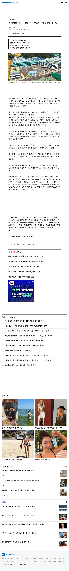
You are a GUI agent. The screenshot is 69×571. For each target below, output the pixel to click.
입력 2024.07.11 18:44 (21, 29)
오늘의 (8, 467)
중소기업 (14, 19)
